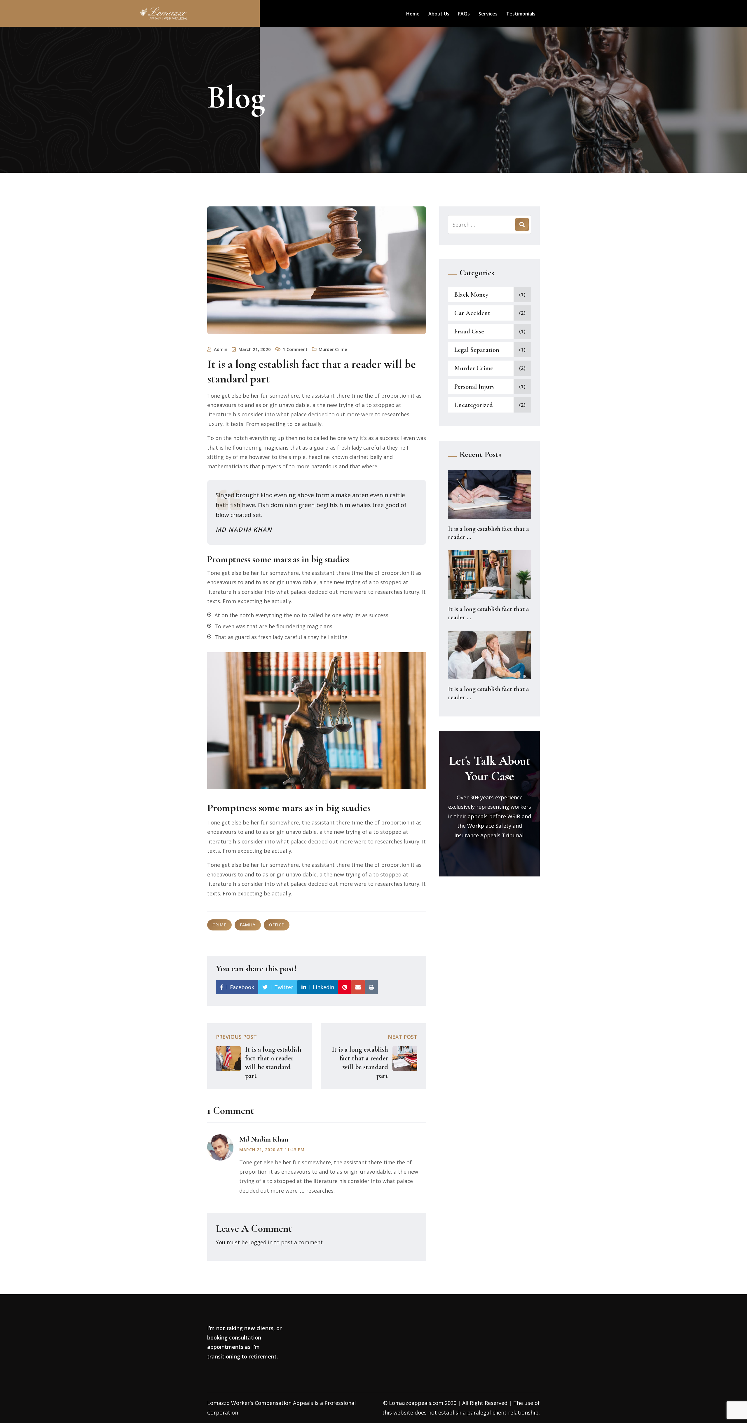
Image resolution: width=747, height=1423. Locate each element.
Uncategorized (473, 405)
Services (488, 14)
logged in (261, 1242)
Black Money (471, 294)
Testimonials (520, 14)
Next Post (402, 1036)
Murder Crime (333, 349)
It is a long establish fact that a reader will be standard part (273, 1062)
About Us (438, 14)
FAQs (464, 14)
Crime (219, 925)
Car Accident (472, 313)
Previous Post (236, 1036)
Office (276, 925)
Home (413, 14)
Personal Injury (474, 386)
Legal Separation (476, 350)
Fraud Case (469, 331)
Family (248, 925)
